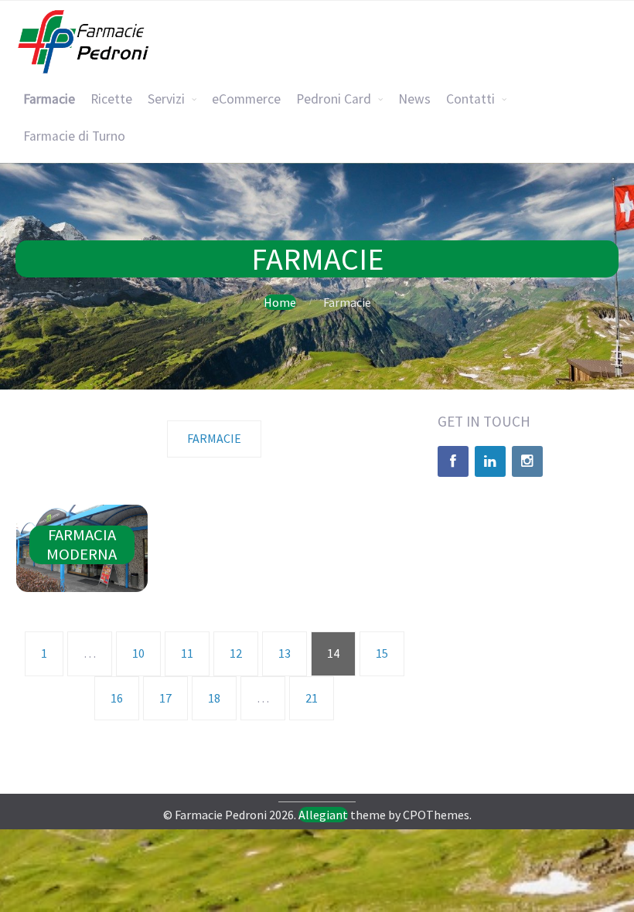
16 (117, 698)
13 (284, 653)
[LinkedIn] (490, 461)
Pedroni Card (333, 98)
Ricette (111, 98)
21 (311, 698)
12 (236, 653)
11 (187, 653)
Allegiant (323, 814)
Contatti (470, 98)
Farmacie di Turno (74, 136)
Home (280, 302)
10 (138, 653)
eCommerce (246, 98)
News (414, 98)
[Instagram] (527, 461)
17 (165, 698)
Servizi (166, 98)
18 (214, 698)
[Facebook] (453, 461)
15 (382, 653)
